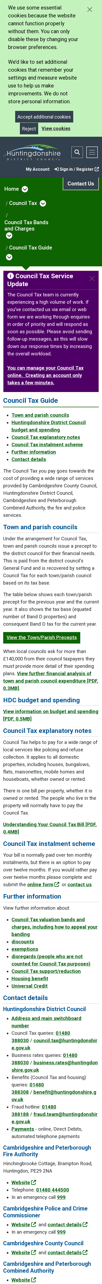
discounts (23, 942)
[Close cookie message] (90, 9)
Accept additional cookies (44, 117)
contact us (79, 885)
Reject (29, 128)
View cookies (56, 128)
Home (11, 189)
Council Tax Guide (30, 247)
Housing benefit (30, 979)
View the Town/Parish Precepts (42, 637)
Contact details (29, 459)
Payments (23, 1129)
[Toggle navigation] (92, 152)
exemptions (25, 949)
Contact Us (80, 183)
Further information (34, 452)
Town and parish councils (40, 415)
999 (61, 1197)
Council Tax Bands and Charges (26, 225)
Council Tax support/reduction (46, 971)
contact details (65, 1225)
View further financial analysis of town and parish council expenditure (50, 681)
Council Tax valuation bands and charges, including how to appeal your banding (55, 927)
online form (40, 885)
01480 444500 (52, 1190)
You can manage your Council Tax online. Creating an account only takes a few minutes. (45, 375)
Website (21, 1182)
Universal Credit (30, 986)
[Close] (92, 278)
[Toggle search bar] (77, 152)
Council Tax (23, 203)
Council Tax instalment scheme (47, 445)
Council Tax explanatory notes (46, 437)
